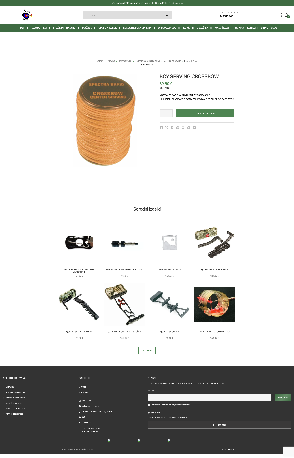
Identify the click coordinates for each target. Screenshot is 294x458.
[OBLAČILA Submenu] (211, 28)
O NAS (264, 27)
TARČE (186, 27)
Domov (100, 61)
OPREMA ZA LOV (167, 27)
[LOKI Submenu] (28, 28)
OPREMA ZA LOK (107, 27)
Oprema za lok (125, 61)
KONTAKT (252, 27)
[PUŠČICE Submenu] (95, 28)
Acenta (231, 449)
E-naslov (153, 391)
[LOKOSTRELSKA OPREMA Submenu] (154, 28)
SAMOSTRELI (39, 27)
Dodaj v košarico (205, 113)
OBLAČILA (202, 27)
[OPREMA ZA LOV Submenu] (179, 28)
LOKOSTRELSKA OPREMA (137, 27)
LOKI (22, 27)
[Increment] (170, 113)
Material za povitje (172, 61)
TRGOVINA (238, 27)
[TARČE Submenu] (193, 28)
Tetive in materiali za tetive (147, 61)
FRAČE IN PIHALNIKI (64, 27)
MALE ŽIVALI (222, 27)
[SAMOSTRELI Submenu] (49, 28)
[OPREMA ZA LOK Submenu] (119, 28)
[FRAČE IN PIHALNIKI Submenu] (78, 28)
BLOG (274, 27)
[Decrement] (161, 113)
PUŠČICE (87, 27)
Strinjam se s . (171, 405)
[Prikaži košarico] (286, 15)
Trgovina (111, 61)
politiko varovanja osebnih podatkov (176, 405)
